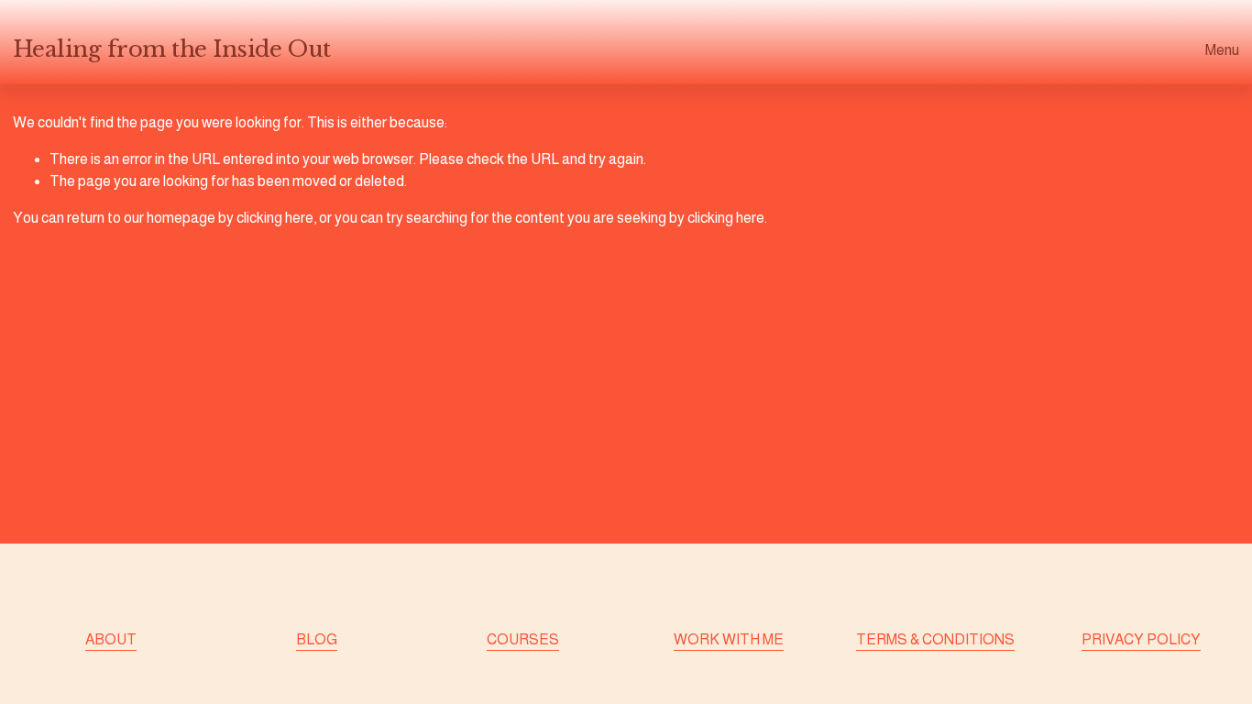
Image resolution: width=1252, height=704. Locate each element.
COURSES (523, 639)
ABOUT (111, 639)
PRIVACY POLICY (1141, 639)
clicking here (274, 218)
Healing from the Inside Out (172, 49)
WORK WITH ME (729, 639)
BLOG (316, 639)
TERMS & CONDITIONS (935, 639)
